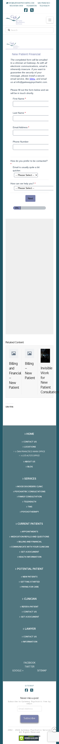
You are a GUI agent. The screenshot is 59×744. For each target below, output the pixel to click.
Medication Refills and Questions (30, 536)
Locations (30, 447)
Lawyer (30, 628)
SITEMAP (42, 670)
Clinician (30, 598)
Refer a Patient (30, 606)
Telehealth (30, 501)
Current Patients (30, 523)
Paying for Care (30, 587)
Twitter (29, 666)
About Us (30, 461)
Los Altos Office (31, 455)
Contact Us (30, 441)
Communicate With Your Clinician (30, 547)
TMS (30, 506)
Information (30, 641)
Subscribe (29, 718)
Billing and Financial (30, 541)
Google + (17, 670)
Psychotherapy (30, 511)
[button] (49, 20)
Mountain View (16, 6)
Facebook (29, 662)
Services (30, 478)
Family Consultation (30, 496)
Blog (30, 466)
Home (30, 433)
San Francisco (44, 3)
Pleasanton (32, 6)
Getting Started (30, 582)
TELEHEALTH (44, 6)
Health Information (30, 557)
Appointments (30, 531)
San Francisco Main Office (31, 451)
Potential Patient (30, 568)
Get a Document (30, 552)
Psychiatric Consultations (30, 491)
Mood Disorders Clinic (30, 486)
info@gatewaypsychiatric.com (21, 3)
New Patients (30, 576)
